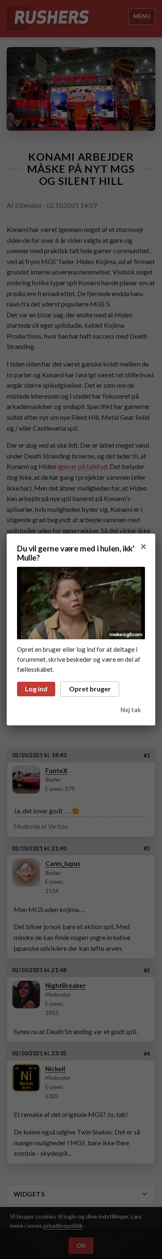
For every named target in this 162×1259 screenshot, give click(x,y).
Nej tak (130, 709)
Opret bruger (90, 689)
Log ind (36, 689)
